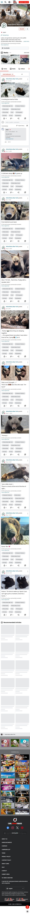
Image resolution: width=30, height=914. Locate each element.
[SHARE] (18, 118)
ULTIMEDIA (17, 904)
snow (7, 129)
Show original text (5, 44)
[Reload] (27, 126)
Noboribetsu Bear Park (16, 24)
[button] (28, 68)
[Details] (25, 118)
